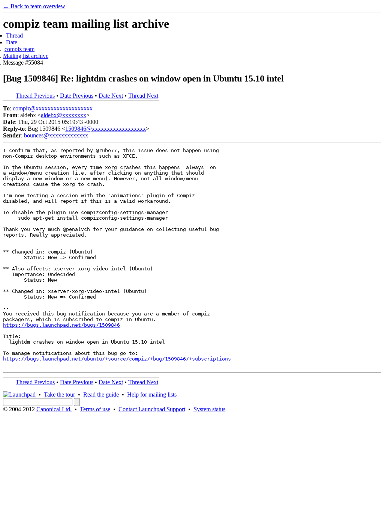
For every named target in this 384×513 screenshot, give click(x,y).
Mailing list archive (25, 56)
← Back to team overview (34, 6)
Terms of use (95, 409)
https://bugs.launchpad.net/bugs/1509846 (61, 325)
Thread (14, 35)
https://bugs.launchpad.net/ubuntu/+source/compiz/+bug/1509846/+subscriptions (117, 359)
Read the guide (101, 394)
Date (11, 42)
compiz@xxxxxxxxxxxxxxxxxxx (53, 108)
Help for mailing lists (152, 394)
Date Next (111, 95)
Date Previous (76, 95)
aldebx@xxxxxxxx (63, 115)
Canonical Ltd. (54, 409)
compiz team (19, 49)
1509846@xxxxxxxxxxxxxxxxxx (105, 128)
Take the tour (59, 394)
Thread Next (143, 95)
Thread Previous (35, 95)
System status (209, 409)
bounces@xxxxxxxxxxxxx (56, 135)
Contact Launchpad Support (151, 409)
